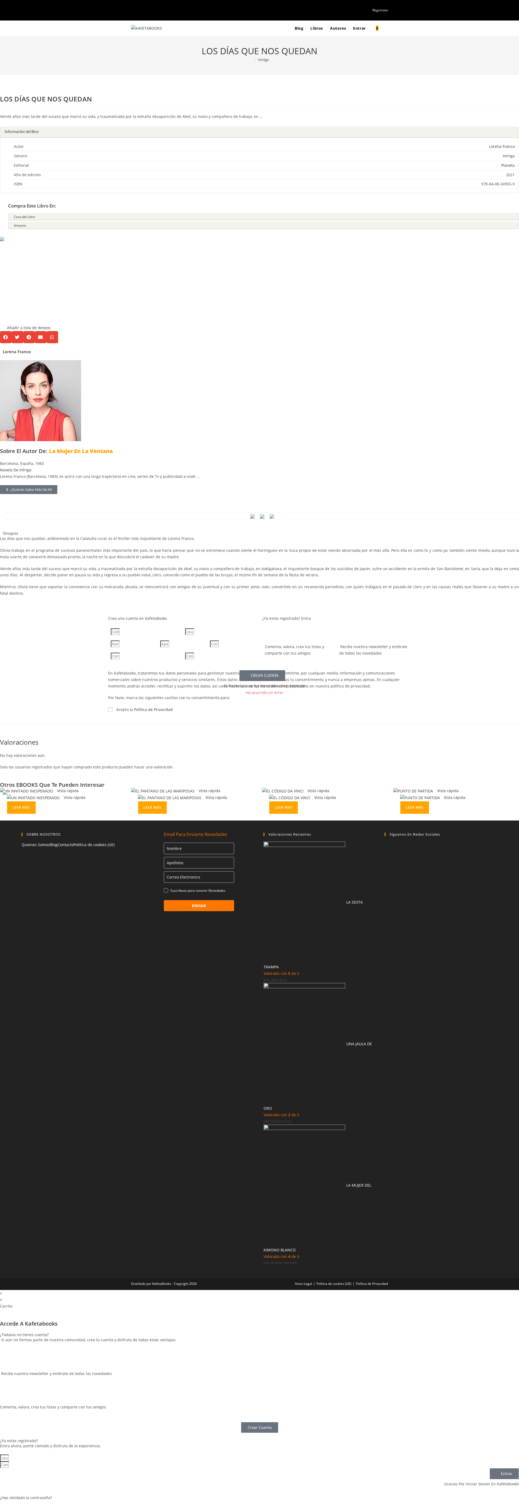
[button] (25, 284)
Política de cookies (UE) (94, 844)
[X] (388, 862)
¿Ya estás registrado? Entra (286, 618)
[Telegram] (388, 903)
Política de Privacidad (153, 709)
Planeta (508, 165)
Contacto (66, 844)
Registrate (380, 10)
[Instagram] (388, 875)
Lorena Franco (502, 146)
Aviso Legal (303, 1283)
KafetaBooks (161, 1283)
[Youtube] (388, 889)
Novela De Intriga (15, 469)
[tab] (259, 132)
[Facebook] (388, 848)
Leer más (21, 807)
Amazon (20, 225)
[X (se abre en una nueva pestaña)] (133, 10)
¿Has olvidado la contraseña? (26, 1497)
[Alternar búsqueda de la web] (387, 28)
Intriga (263, 59)
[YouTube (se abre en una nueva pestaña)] (145, 10)
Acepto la (144, 709)
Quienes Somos (36, 844)
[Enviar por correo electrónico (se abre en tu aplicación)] (151, 10)
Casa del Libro (24, 217)
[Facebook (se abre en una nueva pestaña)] (139, 10)
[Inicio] (251, 59)
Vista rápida (67, 790)
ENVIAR (199, 905)
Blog (54, 844)
